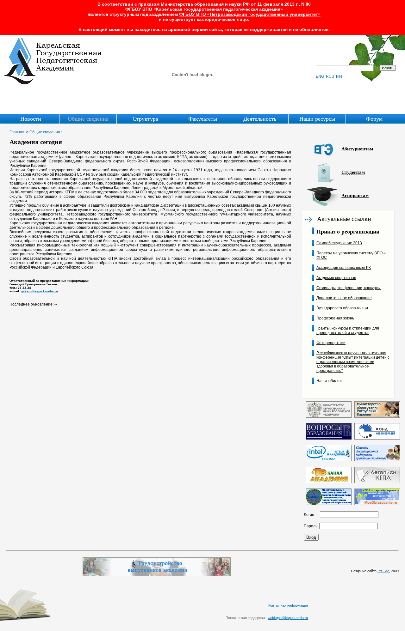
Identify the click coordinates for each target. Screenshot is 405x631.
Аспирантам (355, 195)
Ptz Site (383, 571)
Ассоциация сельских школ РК (343, 267)
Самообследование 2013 (339, 243)
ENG (320, 76)
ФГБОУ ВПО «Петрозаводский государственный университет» (250, 14)
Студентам (353, 172)
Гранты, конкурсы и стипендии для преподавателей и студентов (347, 330)
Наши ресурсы (317, 119)
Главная (16, 132)
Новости (30, 119)
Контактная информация (288, 605)
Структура (145, 119)
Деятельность (259, 119)
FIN (339, 76)
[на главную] (53, 83)
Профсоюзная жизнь (335, 318)
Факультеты (202, 119)
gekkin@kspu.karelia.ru (39, 291)
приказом (148, 4)
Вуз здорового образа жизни (342, 308)
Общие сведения (88, 119)
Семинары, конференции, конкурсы (348, 288)
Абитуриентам (357, 148)
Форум (374, 119)
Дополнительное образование (344, 298)
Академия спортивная (336, 278)
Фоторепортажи (331, 343)
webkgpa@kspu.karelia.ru (288, 618)
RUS (330, 76)
